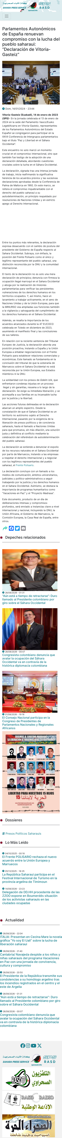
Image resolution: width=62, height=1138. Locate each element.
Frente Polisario (24, 465)
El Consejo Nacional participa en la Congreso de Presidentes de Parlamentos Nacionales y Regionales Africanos (28, 723)
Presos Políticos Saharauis (23, 833)
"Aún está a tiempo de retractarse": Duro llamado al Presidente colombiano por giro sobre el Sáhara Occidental (29, 599)
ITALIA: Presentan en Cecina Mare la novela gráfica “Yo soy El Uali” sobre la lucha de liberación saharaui (31, 940)
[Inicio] (27, 5)
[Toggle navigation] (6, 16)
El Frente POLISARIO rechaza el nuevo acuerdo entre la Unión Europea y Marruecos (29, 860)
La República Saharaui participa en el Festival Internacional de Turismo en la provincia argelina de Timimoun (29, 878)
